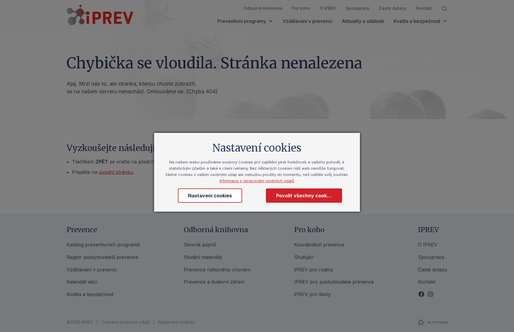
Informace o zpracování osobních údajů (257, 180)
